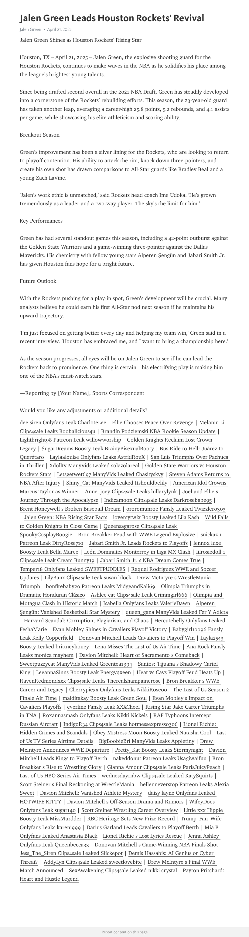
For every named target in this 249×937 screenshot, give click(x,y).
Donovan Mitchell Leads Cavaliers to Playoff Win (137, 637)
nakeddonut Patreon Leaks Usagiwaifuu (159, 758)
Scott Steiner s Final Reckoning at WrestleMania (77, 784)
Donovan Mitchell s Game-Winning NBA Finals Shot (156, 844)
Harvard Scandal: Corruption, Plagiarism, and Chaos (86, 620)
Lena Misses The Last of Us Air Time (138, 646)
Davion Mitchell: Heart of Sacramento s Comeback (139, 655)
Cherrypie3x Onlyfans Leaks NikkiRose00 (118, 689)
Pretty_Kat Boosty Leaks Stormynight (159, 750)
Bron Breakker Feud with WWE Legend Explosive (136, 534)
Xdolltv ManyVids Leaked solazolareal (94, 465)
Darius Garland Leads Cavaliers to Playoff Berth (143, 827)
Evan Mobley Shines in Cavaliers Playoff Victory (110, 629)
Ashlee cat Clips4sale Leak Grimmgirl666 (139, 594)
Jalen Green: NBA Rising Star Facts (65, 517)
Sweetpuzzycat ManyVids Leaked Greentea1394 (76, 664)
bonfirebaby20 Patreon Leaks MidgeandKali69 (100, 586)
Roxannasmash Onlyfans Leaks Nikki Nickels (95, 715)
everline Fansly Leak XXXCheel (103, 707)
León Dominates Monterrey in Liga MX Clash (137, 551)
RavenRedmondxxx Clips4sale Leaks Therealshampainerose (90, 680)
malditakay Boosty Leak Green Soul (105, 698)
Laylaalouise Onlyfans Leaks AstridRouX (97, 457)
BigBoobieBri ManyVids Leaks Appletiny (146, 741)
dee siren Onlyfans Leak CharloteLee (63, 422)
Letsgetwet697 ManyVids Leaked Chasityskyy (110, 474)
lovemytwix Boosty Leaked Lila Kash (156, 517)
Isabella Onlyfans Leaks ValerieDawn (146, 603)
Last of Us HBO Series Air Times (58, 775)
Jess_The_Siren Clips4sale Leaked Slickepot (71, 853)
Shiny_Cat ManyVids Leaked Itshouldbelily (116, 482)
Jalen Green (30, 29)
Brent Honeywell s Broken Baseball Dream (70, 508)
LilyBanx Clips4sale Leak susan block (88, 577)
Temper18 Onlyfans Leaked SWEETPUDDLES (72, 569)
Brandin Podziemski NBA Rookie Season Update (158, 431)
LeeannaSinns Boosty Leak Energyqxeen (83, 672)
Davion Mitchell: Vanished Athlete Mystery (91, 793)
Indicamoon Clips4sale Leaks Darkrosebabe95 (158, 500)
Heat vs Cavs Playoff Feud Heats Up (179, 672)
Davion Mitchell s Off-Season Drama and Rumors (125, 801)
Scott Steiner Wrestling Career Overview (129, 810)
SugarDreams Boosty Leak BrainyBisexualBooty (98, 448)
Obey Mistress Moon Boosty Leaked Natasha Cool (152, 732)
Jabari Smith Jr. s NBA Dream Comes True (150, 560)
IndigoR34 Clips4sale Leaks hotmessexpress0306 (120, 724)
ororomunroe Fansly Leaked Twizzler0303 (176, 508)
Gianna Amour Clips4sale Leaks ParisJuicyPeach (163, 767)
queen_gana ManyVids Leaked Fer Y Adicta (177, 612)
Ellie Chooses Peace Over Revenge (152, 422)
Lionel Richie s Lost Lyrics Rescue (142, 836)
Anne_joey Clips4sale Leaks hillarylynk (131, 491)
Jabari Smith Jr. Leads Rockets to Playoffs (138, 543)
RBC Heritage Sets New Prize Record (131, 818)
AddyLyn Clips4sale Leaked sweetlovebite (93, 862)
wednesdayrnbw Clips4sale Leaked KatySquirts (157, 775)
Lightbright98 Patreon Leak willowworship (70, 439)
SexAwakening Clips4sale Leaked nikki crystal (123, 870)
